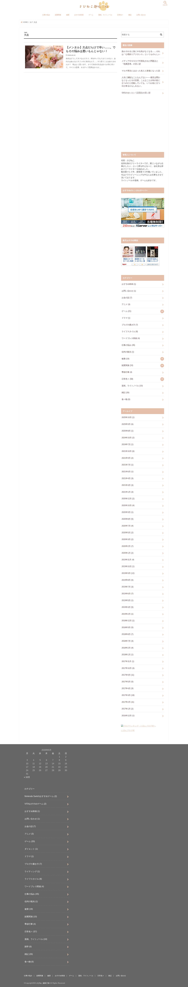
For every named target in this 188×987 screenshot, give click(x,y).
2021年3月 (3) (127, 485)
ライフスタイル (130, 331)
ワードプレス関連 (131, 338)
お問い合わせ (141, 15)
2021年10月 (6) (128, 451)
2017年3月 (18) (128, 695)
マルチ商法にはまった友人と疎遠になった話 (141, 71)
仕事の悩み (46, 15)
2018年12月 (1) (128, 621)
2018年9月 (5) (127, 627)
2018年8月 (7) (127, 634)
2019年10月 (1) (128, 566)
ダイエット (31, 849)
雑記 (129, 15)
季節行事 (127, 372)
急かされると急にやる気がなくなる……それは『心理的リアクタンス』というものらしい (141, 52)
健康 (67, 15)
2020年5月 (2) (127, 533)
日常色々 (120, 15)
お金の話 (127, 298)
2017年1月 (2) (127, 709)
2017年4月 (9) (127, 688)
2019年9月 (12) (128, 573)
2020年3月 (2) (127, 539)
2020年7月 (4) (127, 526)
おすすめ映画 (79, 15)
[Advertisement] (142, 125)
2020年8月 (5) (127, 519)
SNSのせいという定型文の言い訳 (136, 93)
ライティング (32, 871)
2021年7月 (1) (127, 465)
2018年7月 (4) (127, 641)
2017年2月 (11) (128, 702)
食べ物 (126, 399)
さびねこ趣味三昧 (43, 983)
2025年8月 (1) (127, 431)
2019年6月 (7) (127, 594)
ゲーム (91, 15)
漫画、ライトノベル (105, 15)
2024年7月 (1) (127, 444)
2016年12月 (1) (128, 716)
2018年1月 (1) (127, 655)
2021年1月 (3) (127, 492)
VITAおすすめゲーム (35, 803)
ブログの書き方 (130, 325)
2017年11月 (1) (128, 661)
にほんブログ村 (128, 730)
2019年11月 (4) (128, 560)
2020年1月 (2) (127, 553)
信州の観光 (128, 352)
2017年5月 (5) (127, 682)
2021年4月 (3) (127, 478)
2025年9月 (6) (127, 424)
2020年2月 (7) (127, 546)
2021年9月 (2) (127, 458)
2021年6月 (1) (127, 472)
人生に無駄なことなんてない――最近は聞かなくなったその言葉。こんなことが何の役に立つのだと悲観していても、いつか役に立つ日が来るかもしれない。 (141, 81)
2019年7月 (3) (127, 587)
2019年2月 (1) (127, 614)
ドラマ (126, 318)
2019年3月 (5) (127, 607)
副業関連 (58, 15)
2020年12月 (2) (128, 499)
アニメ (126, 304)
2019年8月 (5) (127, 580)
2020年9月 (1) (127, 512)
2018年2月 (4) (127, 648)
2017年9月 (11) (128, 675)
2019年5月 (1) (127, 600)
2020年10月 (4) (128, 505)
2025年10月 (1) (128, 417)
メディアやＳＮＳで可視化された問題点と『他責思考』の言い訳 (140, 62)
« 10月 (27, 777)
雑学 (28, 946)
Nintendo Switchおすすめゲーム (41, 796)
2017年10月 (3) (128, 668)
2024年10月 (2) (128, 438)
